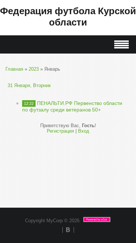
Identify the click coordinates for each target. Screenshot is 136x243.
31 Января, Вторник (29, 85)
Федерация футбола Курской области (68, 16)
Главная (14, 69)
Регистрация (60, 131)
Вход (83, 131)
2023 (34, 69)
